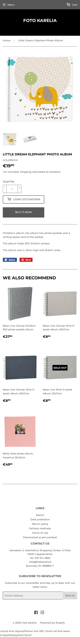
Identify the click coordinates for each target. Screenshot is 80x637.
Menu (11, 4)
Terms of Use (40, 532)
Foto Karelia (40, 20)
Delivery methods (40, 528)
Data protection (40, 519)
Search (40, 514)
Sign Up (70, 595)
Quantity (8, 181)
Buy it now (23, 212)
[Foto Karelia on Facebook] (36, 613)
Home (6, 40)
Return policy (40, 523)
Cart (74, 4)
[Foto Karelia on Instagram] (42, 613)
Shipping (25, 171)
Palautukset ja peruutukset (40, 537)
